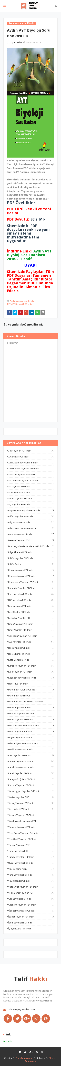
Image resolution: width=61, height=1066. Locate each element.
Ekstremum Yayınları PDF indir (31, 582)
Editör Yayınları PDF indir (31, 558)
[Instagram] (36, 1018)
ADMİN (18, 42)
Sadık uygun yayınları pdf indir (31, 791)
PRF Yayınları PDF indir (31, 755)
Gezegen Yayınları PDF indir (31, 635)
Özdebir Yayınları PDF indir (31, 910)
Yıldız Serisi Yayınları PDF (31, 892)
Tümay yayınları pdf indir (31, 856)
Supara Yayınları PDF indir (31, 815)
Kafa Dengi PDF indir (31, 659)
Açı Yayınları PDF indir (31, 504)
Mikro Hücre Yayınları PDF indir (31, 725)
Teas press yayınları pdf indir (31, 833)
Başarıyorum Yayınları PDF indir (31, 510)
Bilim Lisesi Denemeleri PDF (31, 528)
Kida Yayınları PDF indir (31, 671)
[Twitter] (17, 1018)
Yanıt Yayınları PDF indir (31, 874)
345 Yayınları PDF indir (31, 450)
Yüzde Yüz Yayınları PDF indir (31, 886)
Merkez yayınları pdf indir (31, 713)
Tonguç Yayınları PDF (31, 844)
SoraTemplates (24, 1058)
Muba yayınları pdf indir (31, 731)
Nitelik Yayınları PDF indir (31, 749)
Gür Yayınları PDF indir (31, 641)
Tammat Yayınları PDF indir (31, 827)
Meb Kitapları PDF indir (31, 707)
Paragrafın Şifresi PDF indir (31, 779)
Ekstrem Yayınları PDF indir (31, 576)
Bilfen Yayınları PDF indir (31, 516)
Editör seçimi (31, 564)
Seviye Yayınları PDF (31, 797)
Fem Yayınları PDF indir (31, 606)
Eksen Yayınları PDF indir (31, 570)
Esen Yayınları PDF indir (31, 594)
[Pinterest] (46, 1018)
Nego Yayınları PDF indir (31, 737)
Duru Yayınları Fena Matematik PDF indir (31, 546)
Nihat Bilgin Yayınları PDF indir (31, 743)
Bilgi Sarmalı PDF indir (31, 522)
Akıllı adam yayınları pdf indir (31, 462)
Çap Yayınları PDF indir (31, 898)
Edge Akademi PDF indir (31, 552)
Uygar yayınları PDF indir (31, 862)
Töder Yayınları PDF (31, 850)
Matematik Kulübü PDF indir (31, 689)
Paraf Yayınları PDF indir (31, 773)
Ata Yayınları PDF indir (31, 492)
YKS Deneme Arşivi (31, 868)
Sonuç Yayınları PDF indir (31, 803)
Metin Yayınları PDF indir (31, 719)
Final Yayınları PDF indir (31, 629)
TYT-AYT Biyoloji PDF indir (19, 304)
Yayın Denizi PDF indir (31, 880)
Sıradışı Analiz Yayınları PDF (31, 821)
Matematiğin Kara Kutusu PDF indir (31, 701)
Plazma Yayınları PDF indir (31, 785)
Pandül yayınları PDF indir (31, 767)
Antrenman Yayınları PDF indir (31, 480)
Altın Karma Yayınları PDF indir (31, 468)
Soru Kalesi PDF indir (31, 809)
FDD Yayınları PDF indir (31, 600)
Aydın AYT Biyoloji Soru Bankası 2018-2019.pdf (29, 255)
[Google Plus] (27, 1018)
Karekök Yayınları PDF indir (31, 665)
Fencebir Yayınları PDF (31, 617)
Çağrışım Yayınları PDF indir (31, 904)
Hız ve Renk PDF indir (31, 653)
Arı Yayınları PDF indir (31, 486)
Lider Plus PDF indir (31, 683)
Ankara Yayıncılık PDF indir (31, 474)
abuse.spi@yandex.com (22, 1009)
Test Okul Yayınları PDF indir (31, 839)
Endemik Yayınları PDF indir (31, 588)
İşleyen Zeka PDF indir (31, 928)
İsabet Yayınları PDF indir (31, 916)
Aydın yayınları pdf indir (22, 300)
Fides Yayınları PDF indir (31, 623)
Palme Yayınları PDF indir (31, 761)
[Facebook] (8, 1018)
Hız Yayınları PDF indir (31, 647)
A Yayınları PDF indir (31, 456)
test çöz (7, 1041)
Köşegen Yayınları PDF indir (31, 677)
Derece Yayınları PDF (31, 540)
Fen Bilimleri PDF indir (31, 611)
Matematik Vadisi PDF (31, 695)
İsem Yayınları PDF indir (31, 922)
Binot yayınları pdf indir (31, 534)
